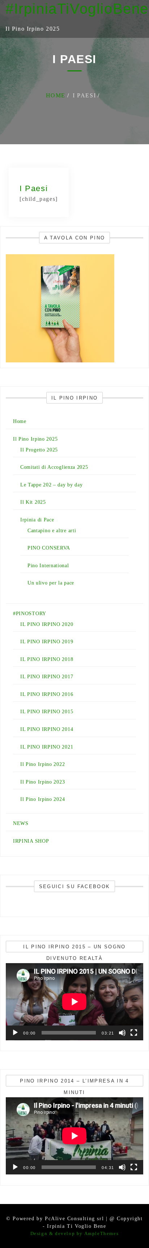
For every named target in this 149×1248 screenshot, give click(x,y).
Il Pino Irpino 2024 (42, 799)
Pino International (48, 565)
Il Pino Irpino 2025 (35, 439)
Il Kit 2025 (33, 502)
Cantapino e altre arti (51, 530)
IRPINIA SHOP (31, 841)
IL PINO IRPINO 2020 (46, 624)
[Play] (15, 1032)
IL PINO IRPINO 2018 (46, 659)
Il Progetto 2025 (39, 450)
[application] (74, 1001)
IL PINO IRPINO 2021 (46, 747)
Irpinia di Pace (37, 519)
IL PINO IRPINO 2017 (46, 676)
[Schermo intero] (133, 1032)
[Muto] (122, 1032)
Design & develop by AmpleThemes (74, 1233)
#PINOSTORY (29, 613)
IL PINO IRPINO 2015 (46, 711)
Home (19, 421)
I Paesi (34, 188)
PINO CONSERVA (48, 548)
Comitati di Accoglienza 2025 (54, 467)
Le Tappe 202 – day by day (51, 485)
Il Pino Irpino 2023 (42, 782)
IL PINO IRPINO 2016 (46, 694)
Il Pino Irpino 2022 (42, 764)
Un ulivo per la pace (50, 583)
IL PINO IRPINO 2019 (46, 641)
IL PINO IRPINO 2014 (46, 729)
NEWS (21, 823)
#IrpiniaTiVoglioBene (77, 9)
